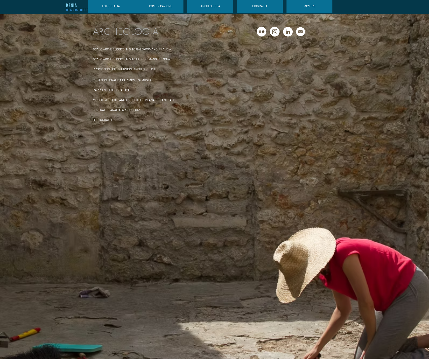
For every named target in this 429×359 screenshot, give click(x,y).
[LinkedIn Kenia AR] (288, 32)
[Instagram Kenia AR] (275, 32)
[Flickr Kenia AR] (261, 32)
